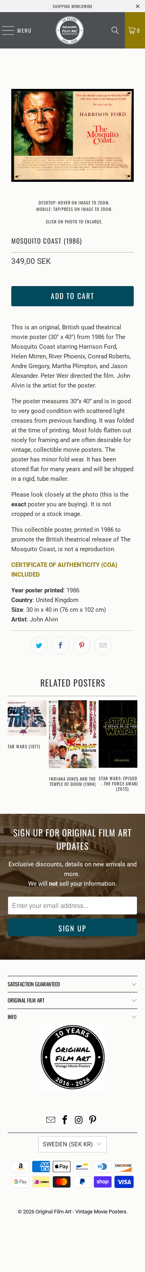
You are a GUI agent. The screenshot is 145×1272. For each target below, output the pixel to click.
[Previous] (17, 137)
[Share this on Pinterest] (82, 646)
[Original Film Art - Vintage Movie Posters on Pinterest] (93, 1120)
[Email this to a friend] (103, 646)
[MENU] (4, 30)
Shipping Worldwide (73, 6)
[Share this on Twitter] (39, 646)
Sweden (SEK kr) (68, 1144)
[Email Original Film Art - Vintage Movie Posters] (51, 1120)
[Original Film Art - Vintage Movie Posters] (70, 30)
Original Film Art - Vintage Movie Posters (80, 1212)
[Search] (115, 30)
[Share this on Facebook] (60, 646)
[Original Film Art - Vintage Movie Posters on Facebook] (65, 1120)
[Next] (127, 137)
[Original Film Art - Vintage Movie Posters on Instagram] (79, 1120)
